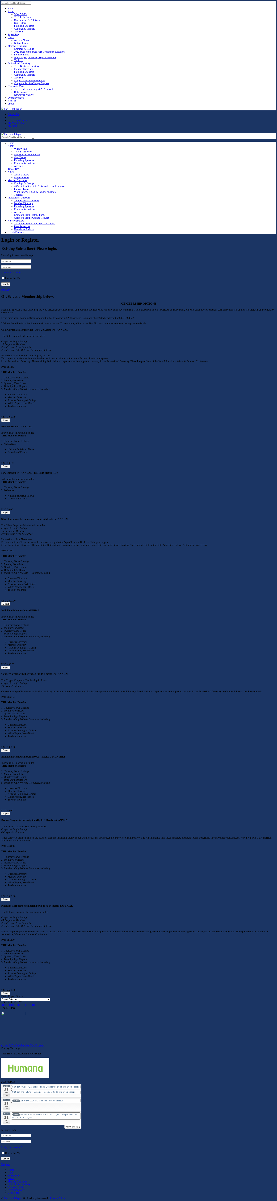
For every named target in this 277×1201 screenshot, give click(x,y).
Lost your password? (11, 272)
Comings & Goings (24, 48)
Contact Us (13, 114)
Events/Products (16, 97)
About (11, 11)
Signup (6, 420)
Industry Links (21, 54)
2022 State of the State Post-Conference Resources (39, 51)
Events (11, 117)
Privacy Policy (57, 1198)
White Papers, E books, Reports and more (35, 57)
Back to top (13, 1192)
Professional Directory (19, 63)
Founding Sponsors (24, 25)
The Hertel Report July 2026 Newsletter (34, 89)
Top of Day (13, 34)
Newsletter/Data (16, 86)
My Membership (16, 123)
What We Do (20, 14)
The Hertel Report (13, 1198)
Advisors (18, 31)
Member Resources (17, 46)
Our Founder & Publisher (27, 20)
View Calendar (72, 1127)
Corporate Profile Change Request (31, 83)
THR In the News (23, 17)
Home (11, 8)
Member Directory (23, 69)
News (11, 37)
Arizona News (21, 40)
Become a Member (17, 120)
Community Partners (24, 28)
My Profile (13, 125)
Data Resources (22, 92)
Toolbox (18, 60)
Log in (11, 103)
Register (12, 100)
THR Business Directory (26, 66)
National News (21, 43)
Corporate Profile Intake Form (29, 80)
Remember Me (12, 278)
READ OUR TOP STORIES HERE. (20, 1005)
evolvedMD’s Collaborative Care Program (22, 1045)
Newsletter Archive (24, 94)
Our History (20, 23)
